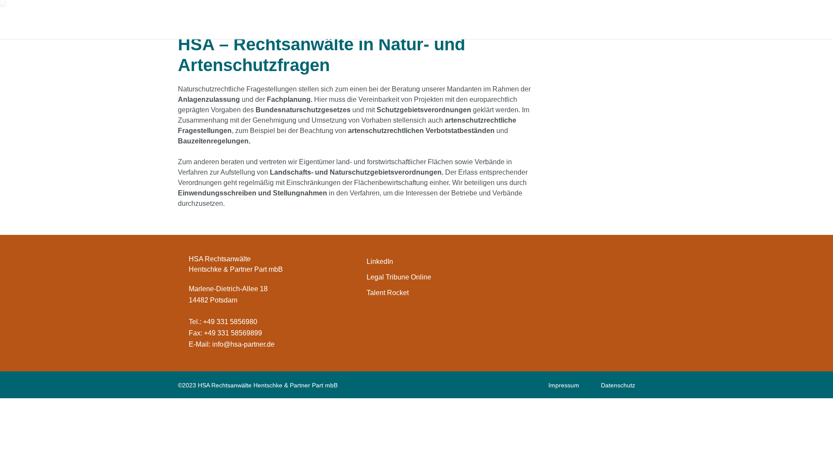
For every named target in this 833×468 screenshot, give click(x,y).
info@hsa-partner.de (243, 344)
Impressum (563, 385)
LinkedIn (380, 261)
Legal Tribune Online (399, 277)
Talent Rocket (388, 292)
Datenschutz (618, 385)
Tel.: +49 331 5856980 (223, 321)
